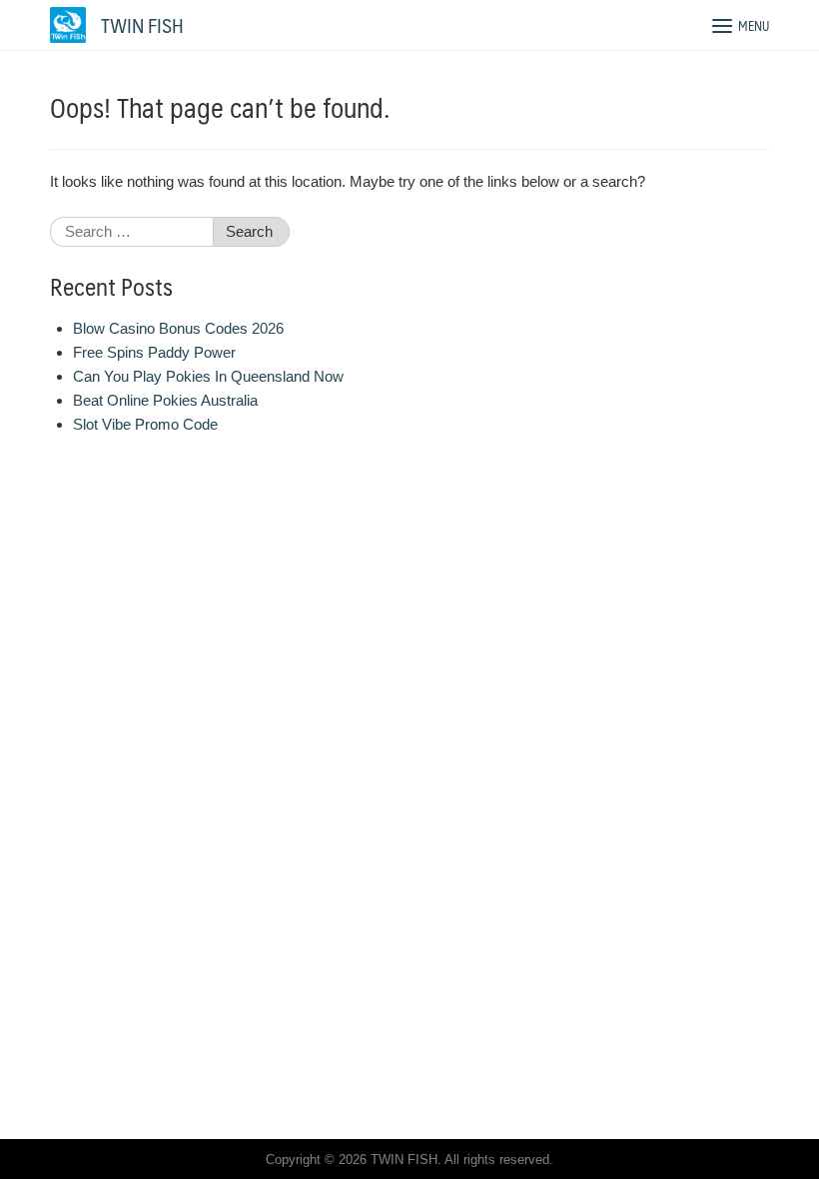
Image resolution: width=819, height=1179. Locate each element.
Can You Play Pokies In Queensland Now (208, 376)
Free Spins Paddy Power (154, 352)
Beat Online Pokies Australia (165, 400)
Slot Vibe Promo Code (145, 424)
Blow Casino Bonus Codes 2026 (178, 328)
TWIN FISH (142, 25)
